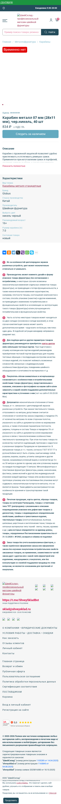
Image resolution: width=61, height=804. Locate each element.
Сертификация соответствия (19, 686)
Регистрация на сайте (15, 710)
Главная (6, 42)
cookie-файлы (22, 783)
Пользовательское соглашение (21, 676)
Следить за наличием (30, 134)
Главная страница (13, 661)
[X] (18, 252)
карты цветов (48, 343)
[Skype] (32, 252)
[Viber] (23, 252)
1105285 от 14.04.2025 (47, 760)
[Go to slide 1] (2, 104)
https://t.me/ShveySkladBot (20, 600)
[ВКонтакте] (4, 252)
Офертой (52, 793)
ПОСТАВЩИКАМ (12, 692)
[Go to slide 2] (4, 104)
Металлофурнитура (25, 42)
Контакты (8, 653)
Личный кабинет (12, 648)
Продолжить (11, 800)
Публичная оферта (13, 671)
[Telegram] (13, 252)
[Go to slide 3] (7, 104)
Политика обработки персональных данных (29, 681)
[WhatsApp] (27, 252)
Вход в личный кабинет (16, 704)
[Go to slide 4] (9, 104)
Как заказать (10, 638)
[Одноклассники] (9, 252)
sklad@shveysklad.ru (16, 609)
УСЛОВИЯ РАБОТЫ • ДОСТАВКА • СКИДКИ (27, 633)
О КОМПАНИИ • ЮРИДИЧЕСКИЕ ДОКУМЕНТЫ (29, 628)
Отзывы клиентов (13, 643)
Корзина (7, 697)
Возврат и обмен (12, 666)
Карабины (44, 42)
